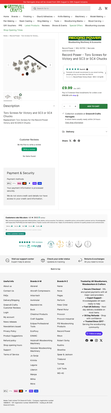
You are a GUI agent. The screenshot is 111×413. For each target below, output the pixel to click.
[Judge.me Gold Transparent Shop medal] (60, 244)
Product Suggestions (13, 336)
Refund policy (9, 340)
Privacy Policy (9, 331)
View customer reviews (15, 234)
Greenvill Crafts (8, 405)
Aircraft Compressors (40, 291)
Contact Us (8, 291)
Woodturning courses (95, 25)
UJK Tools (62, 368)
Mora (32, 384)
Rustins (60, 345)
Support (7, 350)
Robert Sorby (63, 340)
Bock (32, 309)
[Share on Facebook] (74, 141)
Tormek (60, 364)
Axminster (35, 300)
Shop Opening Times (13, 30)
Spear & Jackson (65, 354)
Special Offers (76, 25)
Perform (61, 300)
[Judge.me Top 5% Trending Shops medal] (87, 244)
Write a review (29, 149)
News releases (10, 322)
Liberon (33, 370)
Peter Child (62, 305)
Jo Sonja (34, 356)
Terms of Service (11, 354)
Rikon (59, 336)
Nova (59, 291)
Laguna (33, 365)
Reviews (46, 25)
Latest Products (32, 25)
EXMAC (33, 336)
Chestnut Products (39, 314)
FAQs (5, 295)
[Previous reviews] (64, 73)
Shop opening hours (12, 345)
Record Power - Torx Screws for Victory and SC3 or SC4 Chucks (24, 36)
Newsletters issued (12, 326)
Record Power (67, 48)
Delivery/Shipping (11, 300)
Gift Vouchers (9, 25)
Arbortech (35, 295)
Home (6, 16)
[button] (106, 8)
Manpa (33, 374)
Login (6, 312)
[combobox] (61, 8)
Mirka (32, 379)
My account (8, 317)
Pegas (60, 295)
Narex (60, 286)
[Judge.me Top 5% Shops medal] (78, 244)
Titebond (61, 359)
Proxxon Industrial (65, 319)
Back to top (55, 269)
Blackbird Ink (36, 305)
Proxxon (61, 314)
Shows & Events (59, 25)
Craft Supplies (36, 319)
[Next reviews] (105, 73)
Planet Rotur (63, 309)
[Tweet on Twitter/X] (70, 141)
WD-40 (60, 373)
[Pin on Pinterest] (79, 141)
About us (7, 286)
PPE (20, 25)
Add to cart (93, 106)
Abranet (34, 286)
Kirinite (33, 360)
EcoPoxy (34, 331)
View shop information (74, 123)
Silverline (61, 350)
